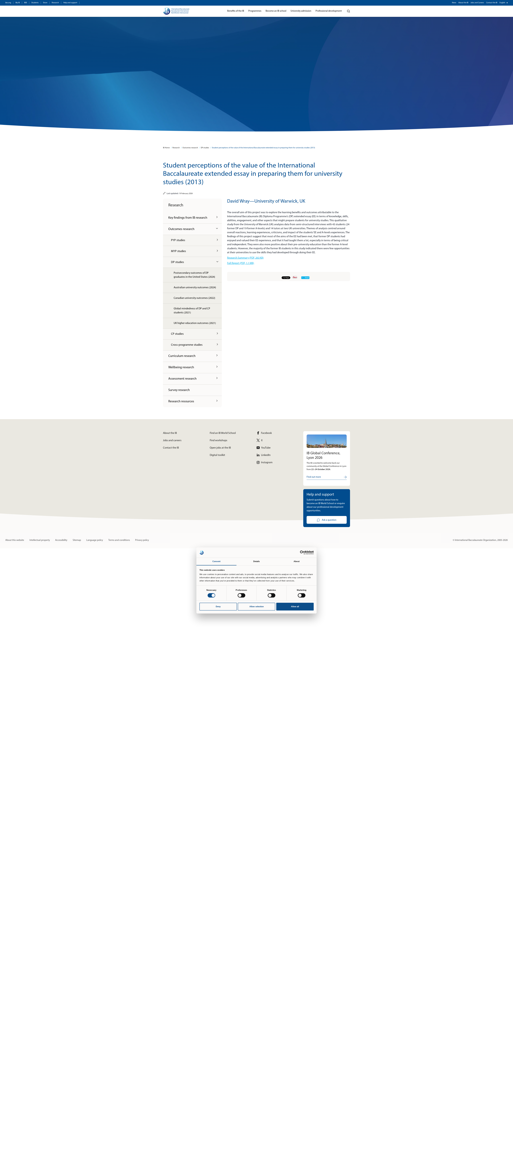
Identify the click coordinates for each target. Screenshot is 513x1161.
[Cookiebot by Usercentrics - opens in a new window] (302, 553)
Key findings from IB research (187, 217)
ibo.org (8, 3)
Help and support (70, 3)
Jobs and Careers (477, 3)
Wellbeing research (181, 367)
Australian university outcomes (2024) (195, 287)
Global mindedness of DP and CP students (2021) (192, 310)
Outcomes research (190, 148)
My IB (17, 3)
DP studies (205, 148)
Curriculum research (181, 356)
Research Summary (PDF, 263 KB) (245, 258)
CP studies (177, 334)
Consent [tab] (216, 561)
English (502, 3)
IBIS (25, 3)
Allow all (295, 606)
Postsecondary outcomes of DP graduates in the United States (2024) (194, 275)
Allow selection (256, 606)
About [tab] (297, 561)
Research (55, 3)
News (454, 3)
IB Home (166, 148)
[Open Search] (348, 11)
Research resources (181, 401)
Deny (218, 606)
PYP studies (178, 240)
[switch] (241, 595)
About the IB (463, 3)
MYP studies (178, 251)
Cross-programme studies (187, 344)
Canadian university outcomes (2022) (194, 298)
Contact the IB (491, 3)
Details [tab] (256, 561)
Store (45, 3)
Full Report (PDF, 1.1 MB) (240, 263)
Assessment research (182, 378)
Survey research (179, 390)
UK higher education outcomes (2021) (195, 323)
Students (35, 3)
